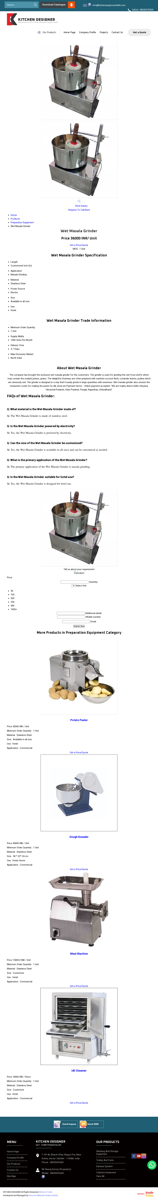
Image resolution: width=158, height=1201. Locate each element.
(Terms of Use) (45, 1192)
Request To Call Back (79, 209)
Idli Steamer (79, 1070)
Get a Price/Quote (79, 245)
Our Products (49, 32)
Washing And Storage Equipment (107, 1152)
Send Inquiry (81, 205)
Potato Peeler (79, 720)
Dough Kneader (79, 836)
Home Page (69, 32)
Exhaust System (104, 1166)
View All (100, 1176)
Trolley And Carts (105, 1160)
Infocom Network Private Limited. (43, 1195)
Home (14, 215)
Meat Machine (79, 953)
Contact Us (117, 32)
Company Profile (87, 32)
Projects (104, 32)
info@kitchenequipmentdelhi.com (109, 5)
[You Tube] (138, 1158)
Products (15, 218)
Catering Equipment (106, 1172)
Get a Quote (139, 32)
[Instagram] (143, 1158)
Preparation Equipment (22, 222)
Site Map (11, 1176)
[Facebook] (133, 1158)
